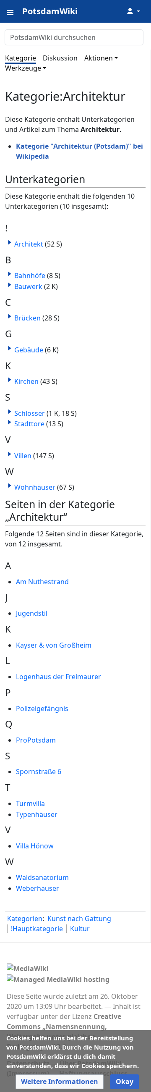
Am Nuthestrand (42, 581)
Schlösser (29, 413)
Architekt (28, 244)
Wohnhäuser (34, 487)
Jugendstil (31, 613)
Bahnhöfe (29, 275)
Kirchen (26, 381)
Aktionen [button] (98, 58)
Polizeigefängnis (42, 708)
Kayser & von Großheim (53, 645)
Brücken (27, 318)
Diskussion (60, 58)
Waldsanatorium (42, 877)
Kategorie (20, 58)
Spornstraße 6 (38, 771)
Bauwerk (28, 286)
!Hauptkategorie (37, 928)
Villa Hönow (35, 845)
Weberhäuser (37, 888)
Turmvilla (30, 803)
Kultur (80, 928)
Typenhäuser (36, 814)
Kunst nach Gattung (79, 918)
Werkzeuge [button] (23, 68)
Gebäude (28, 349)
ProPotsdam (36, 740)
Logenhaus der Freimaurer (58, 676)
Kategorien (24, 918)
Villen (22, 455)
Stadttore (29, 423)
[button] (10, 242)
